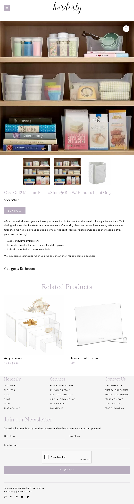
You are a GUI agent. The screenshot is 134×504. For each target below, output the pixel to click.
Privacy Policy (9, 491)
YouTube (22, 497)
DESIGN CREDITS (24, 491)
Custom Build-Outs (116, 390)
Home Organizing (61, 385)
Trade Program (114, 408)
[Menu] (7, 8)
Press (7, 403)
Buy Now (14, 210)
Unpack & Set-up (60, 390)
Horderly (67, 8)
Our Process (58, 403)
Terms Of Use (38, 488)
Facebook (11, 497)
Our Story (10, 385)
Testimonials (12, 408)
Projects (9, 390)
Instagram (5, 497)
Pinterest (16, 497)
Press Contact (114, 399)
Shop (7, 399)
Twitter (28, 497)
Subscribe (67, 470)
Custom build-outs (62, 394)
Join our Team (114, 403)
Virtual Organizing (62, 399)
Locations (56, 408)
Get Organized (114, 385)
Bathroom (27, 268)
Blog (7, 394)
